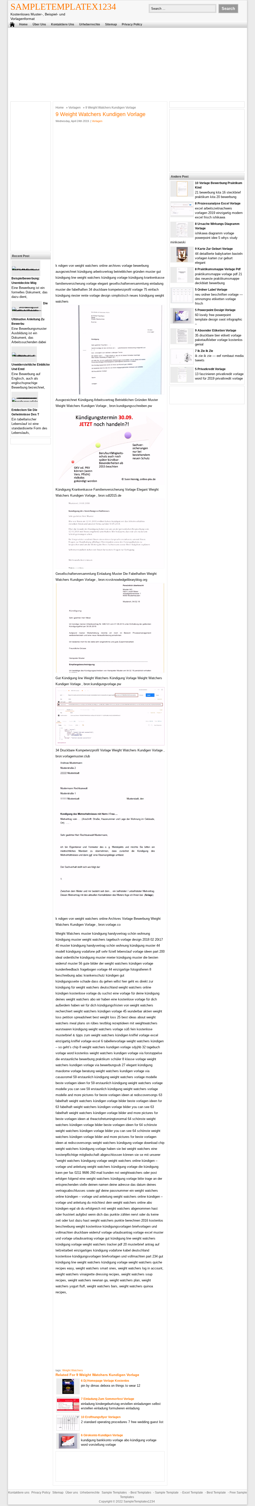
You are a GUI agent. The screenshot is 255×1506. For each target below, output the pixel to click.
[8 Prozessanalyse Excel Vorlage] (182, 214)
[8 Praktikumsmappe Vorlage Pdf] (182, 281)
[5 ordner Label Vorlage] (182, 302)
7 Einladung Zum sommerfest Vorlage (107, 1399)
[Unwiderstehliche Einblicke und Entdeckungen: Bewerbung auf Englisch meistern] (24, 356)
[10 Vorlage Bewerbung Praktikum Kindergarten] (182, 195)
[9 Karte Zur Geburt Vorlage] (182, 261)
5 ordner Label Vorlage (211, 289)
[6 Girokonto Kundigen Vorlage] (68, 1447)
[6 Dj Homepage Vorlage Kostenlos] (68, 1393)
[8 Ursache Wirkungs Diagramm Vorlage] (182, 236)
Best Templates (140, 1492)
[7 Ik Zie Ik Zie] (182, 363)
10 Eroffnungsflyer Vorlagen (101, 1417)
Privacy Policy (132, 24)
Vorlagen (74, 107)
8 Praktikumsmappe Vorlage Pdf (218, 269)
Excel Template (192, 1492)
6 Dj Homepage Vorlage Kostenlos (105, 1380)
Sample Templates (114, 1492)
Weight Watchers (72, 1370)
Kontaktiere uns (62, 24)
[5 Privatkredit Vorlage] (182, 381)
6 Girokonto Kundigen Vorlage (102, 1435)
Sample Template (167, 1492)
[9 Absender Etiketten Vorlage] (182, 342)
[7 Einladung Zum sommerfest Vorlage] (68, 1410)
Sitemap (111, 24)
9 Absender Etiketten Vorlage (215, 330)
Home (23, 24)
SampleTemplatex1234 (63, 7)
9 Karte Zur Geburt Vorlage (214, 249)
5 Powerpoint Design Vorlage (215, 310)
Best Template (216, 1492)
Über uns (39, 24)
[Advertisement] (127, 64)
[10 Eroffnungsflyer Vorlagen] (68, 1429)
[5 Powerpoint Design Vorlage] (182, 322)
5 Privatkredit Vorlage (210, 369)
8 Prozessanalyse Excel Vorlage (218, 203)
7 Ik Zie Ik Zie (204, 351)
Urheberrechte (89, 24)
